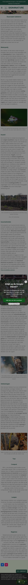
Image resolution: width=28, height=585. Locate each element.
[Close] (26, 282)
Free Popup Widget (14, 303)
